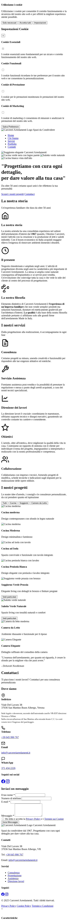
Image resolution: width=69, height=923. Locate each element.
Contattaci (29, 194)
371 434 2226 (8, 768)
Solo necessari (9, 23)
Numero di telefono (11, 798)
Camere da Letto (39, 503)
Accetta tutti (25, 23)
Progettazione (15, 875)
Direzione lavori (16, 881)
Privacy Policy (33, 819)
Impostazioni (40, 23)
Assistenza (13, 878)
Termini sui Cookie (54, 819)
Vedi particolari (9, 597)
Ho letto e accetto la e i (34, 819)
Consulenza (14, 872)
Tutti (5, 503)
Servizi (11, 141)
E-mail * (5, 801)
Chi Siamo (13, 138)
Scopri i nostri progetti (12, 194)
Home (11, 135)
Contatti (12, 146)
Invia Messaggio (10, 822)
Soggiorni (24, 503)
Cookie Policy (24, 906)
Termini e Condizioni (42, 906)
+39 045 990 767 (10, 737)
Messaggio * (7, 815)
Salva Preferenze (11, 127)
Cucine (13, 503)
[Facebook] (3, 782)
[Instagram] (8, 782)
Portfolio (12, 144)
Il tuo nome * (8, 795)
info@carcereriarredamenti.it (15, 752)
